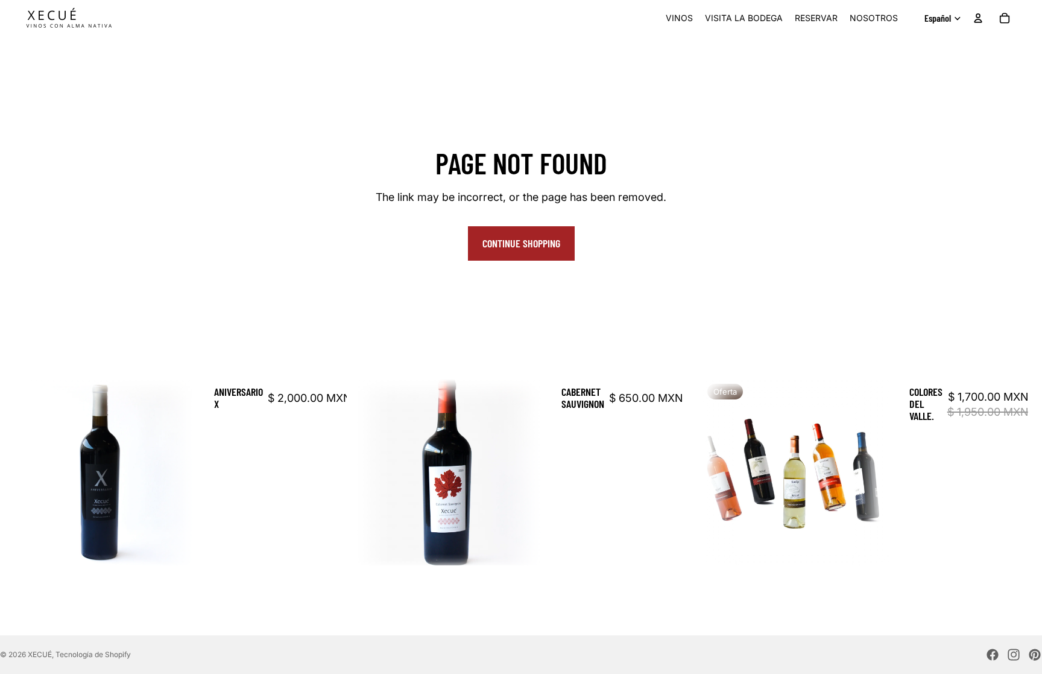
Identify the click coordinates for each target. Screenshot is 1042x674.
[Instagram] (1013, 654)
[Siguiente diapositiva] (175, 472)
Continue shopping (521, 243)
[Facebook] (992, 654)
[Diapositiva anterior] (25, 472)
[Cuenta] (978, 18)
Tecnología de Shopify (93, 654)
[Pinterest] (1035, 654)
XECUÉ (40, 654)
